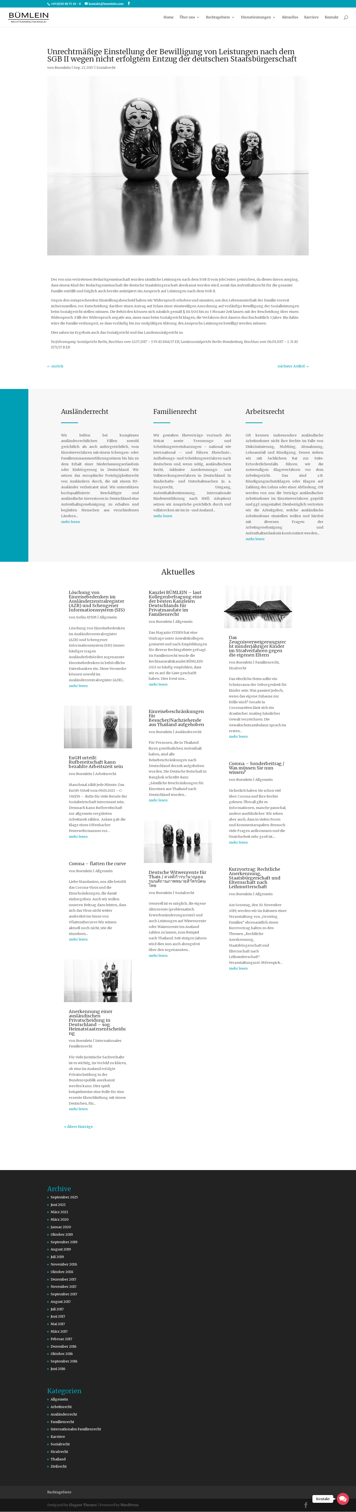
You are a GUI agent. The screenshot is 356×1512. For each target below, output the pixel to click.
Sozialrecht (106, 67)
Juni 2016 (58, 1369)
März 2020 (60, 1219)
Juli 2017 (57, 1309)
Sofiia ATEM (86, 617)
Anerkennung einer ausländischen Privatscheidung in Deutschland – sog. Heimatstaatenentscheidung (97, 1022)
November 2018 (64, 1264)
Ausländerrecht (188, 732)
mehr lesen (70, 522)
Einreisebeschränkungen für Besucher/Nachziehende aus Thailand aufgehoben (176, 718)
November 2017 (64, 1286)
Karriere (311, 17)
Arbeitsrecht (105, 774)
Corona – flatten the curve (97, 863)
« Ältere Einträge (78, 1126)
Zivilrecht (59, 1466)
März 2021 (59, 1212)
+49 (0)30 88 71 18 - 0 (66, 4)
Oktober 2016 (62, 1354)
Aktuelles (290, 17)
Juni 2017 (58, 1316)
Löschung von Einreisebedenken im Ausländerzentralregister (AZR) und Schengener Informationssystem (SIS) (97, 601)
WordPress (129, 1505)
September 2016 (64, 1361)
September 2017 (64, 1294)
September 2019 (64, 1242)
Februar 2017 (61, 1339)
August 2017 (61, 1301)
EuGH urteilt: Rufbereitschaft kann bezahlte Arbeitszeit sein (96, 762)
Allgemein (108, 617)
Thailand (58, 1459)
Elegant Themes (83, 1505)
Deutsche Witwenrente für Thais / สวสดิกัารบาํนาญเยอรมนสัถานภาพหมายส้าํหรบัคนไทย (177, 879)
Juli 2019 (57, 1257)
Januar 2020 (61, 1227)
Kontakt (332, 17)
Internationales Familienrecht (76, 1429)
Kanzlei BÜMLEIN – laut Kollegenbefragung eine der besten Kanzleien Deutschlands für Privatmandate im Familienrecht (175, 603)
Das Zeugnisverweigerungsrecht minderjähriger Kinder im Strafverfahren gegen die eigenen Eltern (257, 646)
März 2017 (59, 1331)
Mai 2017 (58, 1324)
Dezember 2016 (64, 1346)
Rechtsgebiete (218, 17)
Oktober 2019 (62, 1234)
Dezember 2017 (63, 1279)
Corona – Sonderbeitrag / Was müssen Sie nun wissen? (256, 768)
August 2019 (61, 1249)
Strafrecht (237, 668)
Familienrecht (267, 662)
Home (168, 17)
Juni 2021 (58, 1205)
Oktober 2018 (62, 1272)
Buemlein (62, 67)
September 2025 (64, 1197)
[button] (343, 1499)
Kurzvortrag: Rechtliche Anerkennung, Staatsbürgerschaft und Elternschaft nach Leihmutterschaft (254, 877)
